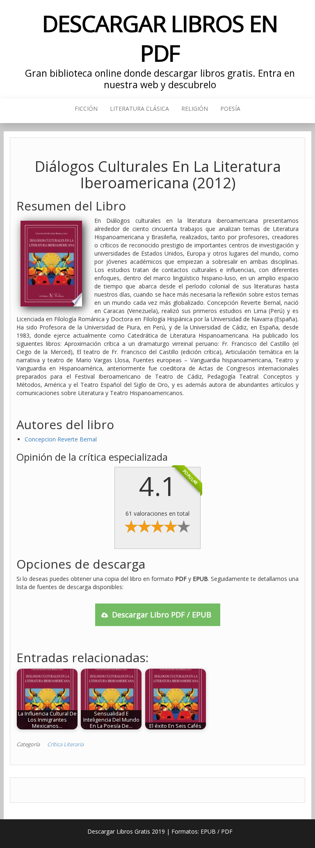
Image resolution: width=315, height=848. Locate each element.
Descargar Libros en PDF (159, 38)
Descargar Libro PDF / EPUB (161, 614)
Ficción (86, 108)
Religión (194, 108)
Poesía (230, 108)
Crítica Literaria (65, 744)
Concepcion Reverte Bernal (61, 439)
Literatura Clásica (139, 108)
